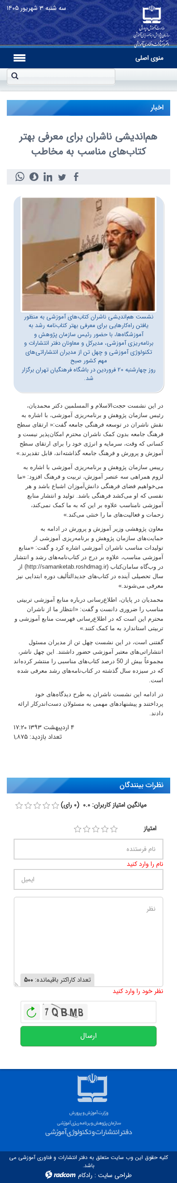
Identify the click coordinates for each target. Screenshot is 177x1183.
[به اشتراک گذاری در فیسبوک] (76, 177)
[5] (114, 829)
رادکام (85, 1175)
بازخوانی (32, 1009)
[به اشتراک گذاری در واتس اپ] (20, 177)
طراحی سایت (115, 1175)
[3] (96, 829)
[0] (19, 806)
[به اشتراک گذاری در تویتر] (62, 177)
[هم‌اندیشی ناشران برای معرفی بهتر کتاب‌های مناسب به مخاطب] (88, 254)
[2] (87, 829)
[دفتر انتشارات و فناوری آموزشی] (152, 24)
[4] (105, 829)
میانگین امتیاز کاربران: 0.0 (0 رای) (104, 805)
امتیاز (150, 828)
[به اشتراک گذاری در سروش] (34, 177)
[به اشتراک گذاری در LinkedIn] (48, 177)
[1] (78, 829)
